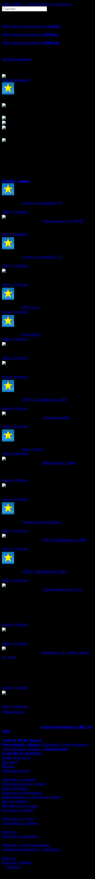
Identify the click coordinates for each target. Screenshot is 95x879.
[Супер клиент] (15, 194)
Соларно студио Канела (40, 522)
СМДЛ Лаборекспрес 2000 (64, 540)
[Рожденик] (7, 271)
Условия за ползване (19, 779)
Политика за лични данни (23, 784)
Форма (47, 727)
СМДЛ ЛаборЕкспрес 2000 (43, 399)
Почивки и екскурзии (20, 806)
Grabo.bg (13, 867)
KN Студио (30, 307)
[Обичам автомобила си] (7, 693)
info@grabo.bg (66, 727)
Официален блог (16, 771)
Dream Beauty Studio (58, 462)
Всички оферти (15, 801)
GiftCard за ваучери (18, 819)
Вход (28, 59)
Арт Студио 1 (32, 449)
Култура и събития (17, 810)
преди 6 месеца (14, 234)
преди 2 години (15, 284)
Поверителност (15, 788)
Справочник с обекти (20, 823)
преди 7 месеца (14, 265)
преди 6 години (15, 643)
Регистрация (12, 59)
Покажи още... (14, 712)
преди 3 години (15, 358)
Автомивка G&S (56, 417)
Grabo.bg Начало (15, 757)
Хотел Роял (30, 334)
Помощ (8, 766)
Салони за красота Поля (62, 589)
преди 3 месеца (14, 211)
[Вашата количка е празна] (2, 13)
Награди (9, 858)
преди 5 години (15, 499)
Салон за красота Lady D (41, 203)
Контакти (10, 762)
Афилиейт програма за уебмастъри (31, 849)
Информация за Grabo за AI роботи (31, 797)
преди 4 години (15, 377)
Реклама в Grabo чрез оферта (26, 845)
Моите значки (15, 80)
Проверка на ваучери (19, 836)
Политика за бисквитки (21, 792)
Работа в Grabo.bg (17, 862)
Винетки (9, 832)
